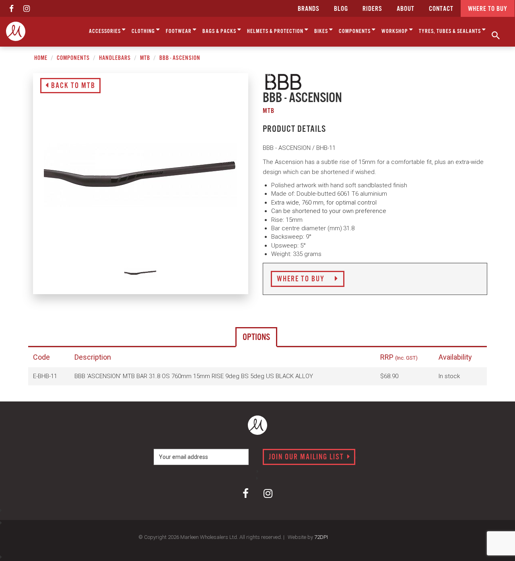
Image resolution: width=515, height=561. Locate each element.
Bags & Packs (219, 31)
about (405, 9)
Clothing (144, 31)
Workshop (395, 31)
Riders (372, 9)
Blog (341, 9)
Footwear (179, 31)
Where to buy (487, 9)
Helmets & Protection (276, 31)
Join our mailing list (307, 457)
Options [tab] (256, 337)
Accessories (105, 31)
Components (355, 31)
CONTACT (441, 9)
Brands (308, 9)
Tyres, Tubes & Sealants (450, 31)
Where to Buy (302, 279)
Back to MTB (72, 86)
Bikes (321, 31)
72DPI (321, 537)
